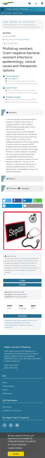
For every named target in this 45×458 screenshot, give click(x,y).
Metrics (11, 179)
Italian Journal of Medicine (17, 9)
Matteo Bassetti (12, 76)
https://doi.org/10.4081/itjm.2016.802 (17, 39)
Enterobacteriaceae (12, 320)
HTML (23, 285)
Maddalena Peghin (13, 97)
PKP (7, 361)
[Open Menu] (2, 9)
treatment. (9, 327)
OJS (18, 361)
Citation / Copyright (19, 188)
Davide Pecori (11, 88)
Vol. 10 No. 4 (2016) (26, 22)
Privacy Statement (18, 444)
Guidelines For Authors (11, 410)
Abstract (13, 112)
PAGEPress (8, 359)
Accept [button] (16, 454)
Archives (13, 22)
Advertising (7, 393)
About (5, 382)
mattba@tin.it (13, 79)
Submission (7, 407)
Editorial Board (8, 386)
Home (5, 22)
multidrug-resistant (25, 325)
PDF (23, 280)
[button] (7, 201)
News (4, 390)
